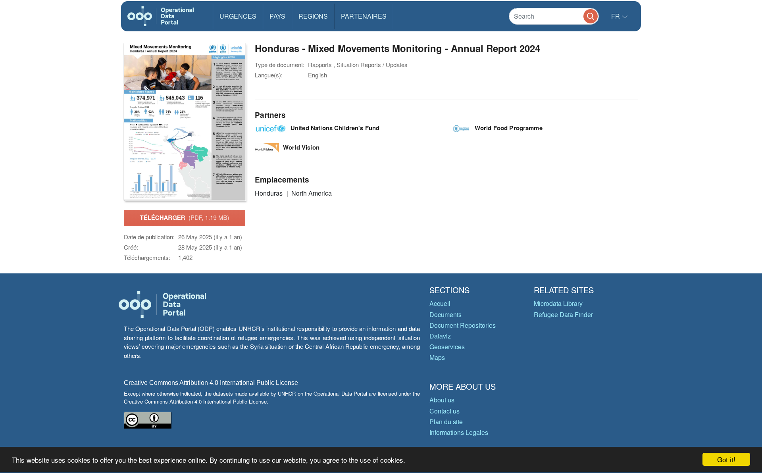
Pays (277, 16)
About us (441, 399)
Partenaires (364, 16)
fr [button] (616, 16)
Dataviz (440, 335)
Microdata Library (558, 303)
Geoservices (447, 346)
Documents (445, 314)
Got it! (726, 459)
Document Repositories (462, 325)
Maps (437, 357)
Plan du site (446, 421)
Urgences (237, 16)
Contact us (444, 410)
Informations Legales (458, 432)
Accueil (439, 303)
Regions (313, 16)
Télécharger (184, 217)
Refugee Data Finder (563, 314)
